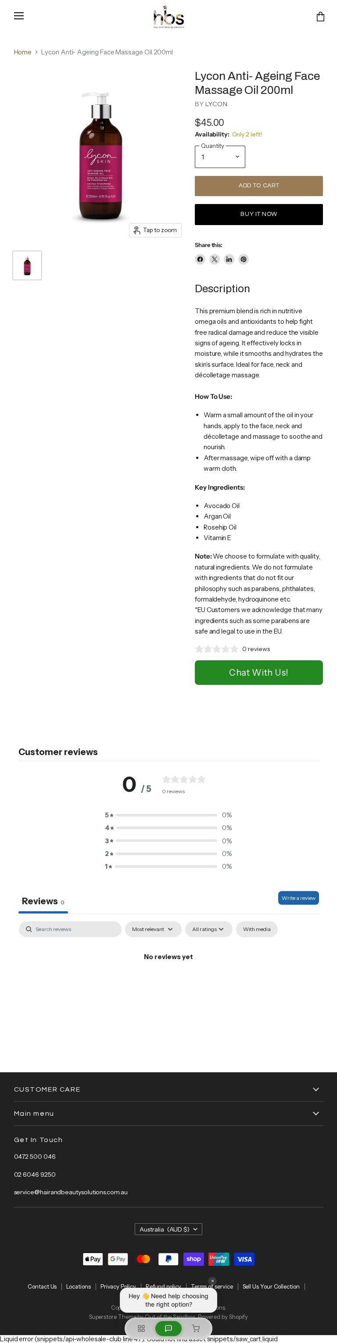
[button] (168, 815)
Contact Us (42, 1286)
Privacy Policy (118, 1286)
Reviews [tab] (43, 901)
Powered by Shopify (223, 1316)
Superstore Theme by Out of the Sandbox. (143, 1316)
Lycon (216, 104)
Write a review (298, 898)
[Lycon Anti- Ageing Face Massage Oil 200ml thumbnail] (27, 265)
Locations (78, 1286)
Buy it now (258, 214)
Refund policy (163, 1286)
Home (23, 52)
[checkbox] (257, 929)
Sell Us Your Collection (271, 1286)
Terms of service (212, 1286)
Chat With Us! (259, 672)
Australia (165, 1229)
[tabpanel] (168, 986)
